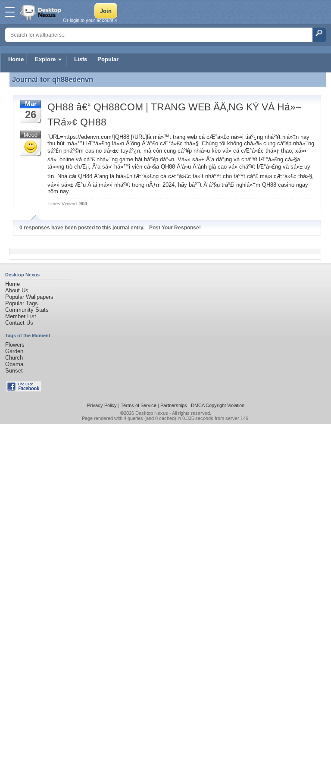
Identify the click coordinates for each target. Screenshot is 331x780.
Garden (14, 351)
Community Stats (27, 310)
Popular (108, 59)
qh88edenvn (72, 79)
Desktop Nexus (151, 413)
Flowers (15, 344)
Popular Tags (21, 303)
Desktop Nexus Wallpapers (41, 12)
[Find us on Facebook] (23, 390)
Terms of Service (138, 405)
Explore (45, 59)
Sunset (14, 370)
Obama (14, 364)
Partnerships (173, 405)
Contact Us (19, 323)
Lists (80, 59)
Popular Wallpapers (29, 297)
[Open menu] (10, 12)
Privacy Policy (102, 405)
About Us (16, 290)
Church (14, 357)
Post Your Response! (175, 228)
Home (16, 59)
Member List (20, 316)
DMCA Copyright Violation (217, 405)
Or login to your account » (90, 20)
